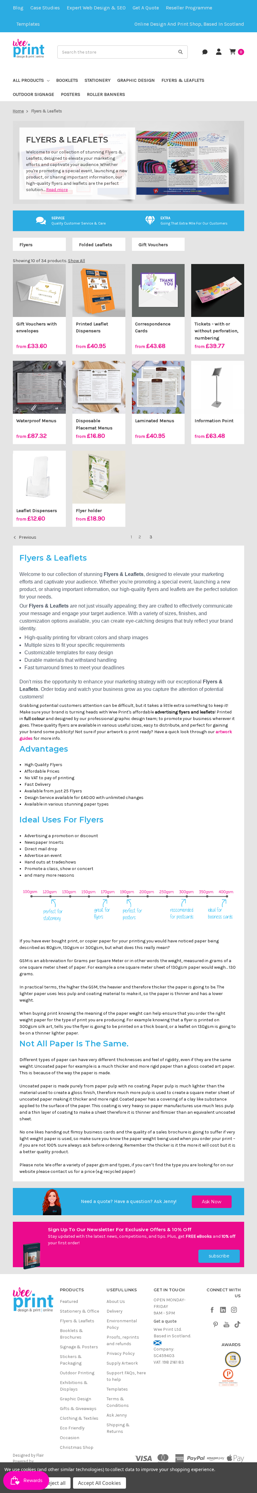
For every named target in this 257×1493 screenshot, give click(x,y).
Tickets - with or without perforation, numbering (216, 331)
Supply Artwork (122, 1363)
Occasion (69, 1437)
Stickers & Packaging (71, 1360)
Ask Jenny (165, 1201)
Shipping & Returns (118, 1428)
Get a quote (146, 8)
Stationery (98, 80)
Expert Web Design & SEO (96, 8)
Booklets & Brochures (71, 1334)
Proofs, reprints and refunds (123, 1340)
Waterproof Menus (36, 420)
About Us (116, 1301)
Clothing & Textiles (79, 1418)
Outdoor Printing (77, 1373)
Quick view (39, 290)
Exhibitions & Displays (74, 1386)
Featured (69, 1301)
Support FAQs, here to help (126, 1376)
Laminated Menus (154, 420)
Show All (76, 260)
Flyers (26, 244)
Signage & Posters (79, 1347)
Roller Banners (106, 94)
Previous (27, 537)
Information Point (214, 420)
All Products (28, 80)
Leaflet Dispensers (36, 510)
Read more (57, 189)
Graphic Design (136, 80)
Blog (18, 8)
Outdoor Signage (33, 94)
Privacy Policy (121, 1353)
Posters (70, 94)
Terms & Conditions (118, 1402)
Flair (40, 1455)
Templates (28, 24)
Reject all (55, 1483)
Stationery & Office (79, 1311)
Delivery (115, 1311)
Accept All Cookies (99, 1483)
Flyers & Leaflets (182, 80)
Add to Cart (217, 392)
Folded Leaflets (95, 244)
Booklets (67, 80)
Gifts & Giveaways (78, 1408)
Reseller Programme (189, 8)
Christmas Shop (76, 1447)
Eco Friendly (72, 1428)
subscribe (219, 1256)
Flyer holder (89, 510)
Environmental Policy (122, 1324)
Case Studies (45, 8)
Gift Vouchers (153, 244)
